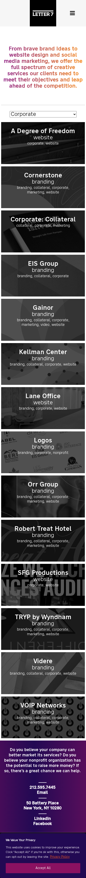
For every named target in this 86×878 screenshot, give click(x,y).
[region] (43, 855)
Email (42, 793)
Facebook (42, 824)
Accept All (43, 868)
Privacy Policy (60, 856)
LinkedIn (42, 819)
